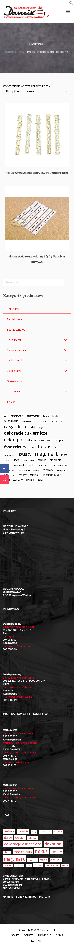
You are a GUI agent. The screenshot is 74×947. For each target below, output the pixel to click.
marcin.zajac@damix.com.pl (18, 761)
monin (42, 460)
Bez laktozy (14, 319)
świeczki (30, 479)
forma (31, 447)
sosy (14, 475)
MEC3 (16, 460)
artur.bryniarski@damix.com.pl (20, 742)
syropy (22, 474)
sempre (61, 470)
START (15, 935)
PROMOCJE (44, 935)
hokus (44, 446)
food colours (15, 446)
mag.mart (46, 454)
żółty (40, 479)
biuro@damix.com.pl (14, 636)
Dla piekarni (14, 370)
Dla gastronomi (16, 350)
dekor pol (13, 440)
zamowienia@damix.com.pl (18, 626)
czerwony (56, 421)
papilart (19, 465)
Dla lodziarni (14, 360)
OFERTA (28, 935)
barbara (17, 415)
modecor (28, 460)
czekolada (41, 421)
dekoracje (37, 427)
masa (64, 454)
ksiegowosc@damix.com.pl (18, 646)
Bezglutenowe (16, 329)
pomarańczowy (59, 465)
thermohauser (52, 475)
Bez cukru (13, 309)
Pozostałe (13, 391)
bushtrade (11, 421)
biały (55, 416)
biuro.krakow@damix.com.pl (19, 677)
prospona (24, 470)
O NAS (59, 935)
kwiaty (25, 454)
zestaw (18, 479)
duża (41, 440)
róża (36, 470)
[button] (71, 4)
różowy (48, 470)
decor (22, 426)
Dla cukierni (14, 340)
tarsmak (34, 474)
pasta (31, 465)
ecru (49, 440)
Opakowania (14, 381)
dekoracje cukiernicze (25, 433)
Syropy (11, 401)
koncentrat (9, 454)
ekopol (59, 440)
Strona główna (15, 52)
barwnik (33, 415)
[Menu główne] (68, 11)
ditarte (31, 440)
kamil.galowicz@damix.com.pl (19, 752)
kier (56, 447)
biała (46, 416)
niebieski (55, 460)
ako (5, 416)
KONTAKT (37, 940)
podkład (43, 465)
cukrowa (27, 421)
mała (6, 460)
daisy (8, 426)
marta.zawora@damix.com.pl (19, 733)
